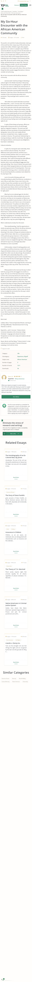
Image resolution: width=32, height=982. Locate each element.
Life (18, 353)
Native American (16, 681)
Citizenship (25, 681)
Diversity (14, 678)
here (28, 1)
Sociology (20, 11)
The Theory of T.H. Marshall (15, 569)
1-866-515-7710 (1, 1)
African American (16, 13)
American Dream (5, 678)
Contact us (5, 1)
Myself (26, 356)
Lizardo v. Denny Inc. (13, 643)
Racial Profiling (22, 678)
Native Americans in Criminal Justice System (16, 604)
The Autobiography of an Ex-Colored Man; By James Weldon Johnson (16, 456)
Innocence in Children (13, 532)
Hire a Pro (13, 433)
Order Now (24, 5)
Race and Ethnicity (5, 13)
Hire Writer (16, 397)
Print (23, 37)
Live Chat (3, 1)
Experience (20, 356)
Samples (15, 11)
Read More (16, 477)
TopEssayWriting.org (6, 11)
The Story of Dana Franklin (15, 495)
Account (16, 5)
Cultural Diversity (5, 681)
